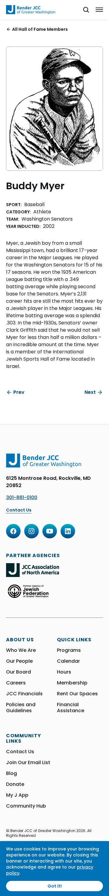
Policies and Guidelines (20, 708)
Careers (16, 683)
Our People (19, 661)
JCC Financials (24, 694)
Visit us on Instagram (31, 531)
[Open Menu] (99, 9)
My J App (17, 795)
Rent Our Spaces (77, 694)
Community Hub (26, 806)
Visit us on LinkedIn (68, 531)
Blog (11, 773)
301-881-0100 (21, 497)
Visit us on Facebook (13, 531)
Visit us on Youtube (49, 531)
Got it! (55, 886)
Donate (15, 784)
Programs (69, 650)
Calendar (68, 661)
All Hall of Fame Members (40, 29)
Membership (72, 683)
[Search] (84, 9)
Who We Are (21, 650)
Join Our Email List (28, 763)
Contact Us (18, 510)
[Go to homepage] (30, 10)
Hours (64, 672)
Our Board (18, 672)
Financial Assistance (70, 708)
